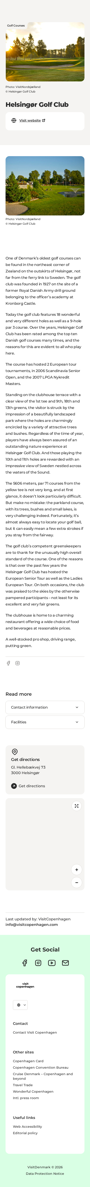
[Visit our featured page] (52, 963)
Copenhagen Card (28, 1061)
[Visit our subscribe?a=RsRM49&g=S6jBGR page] (65, 963)
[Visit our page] (38, 963)
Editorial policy (25, 1133)
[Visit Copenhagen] (25, 985)
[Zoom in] (76, 869)
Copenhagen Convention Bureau (40, 1067)
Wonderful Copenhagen (33, 1091)
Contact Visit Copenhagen (35, 1032)
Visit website (30, 120)
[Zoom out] (76, 882)
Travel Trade (23, 1085)
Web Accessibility (27, 1126)
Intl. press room (26, 1098)
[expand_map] (77, 806)
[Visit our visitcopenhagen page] (25, 963)
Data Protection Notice (45, 1174)
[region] (45, 844)
